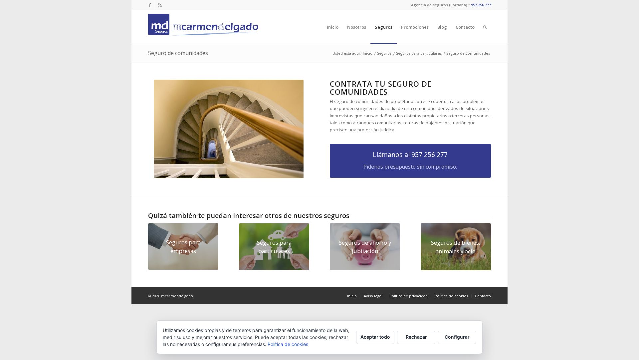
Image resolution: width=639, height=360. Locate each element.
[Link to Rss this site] (160, 5)
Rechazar (416, 337)
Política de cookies (288, 344)
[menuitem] (332, 27)
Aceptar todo (375, 337)
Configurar (457, 337)
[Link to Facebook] (150, 5)
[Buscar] (485, 27)
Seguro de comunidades (178, 53)
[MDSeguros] (204, 27)
